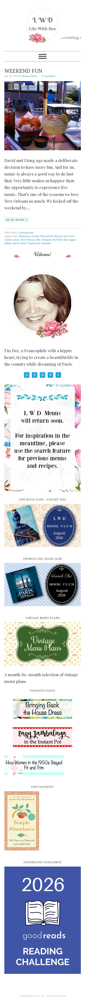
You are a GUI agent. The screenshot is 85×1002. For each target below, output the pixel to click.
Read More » (17, 219)
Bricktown (24, 236)
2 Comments (48, 76)
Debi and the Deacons (51, 236)
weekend (45, 243)
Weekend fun (23, 70)
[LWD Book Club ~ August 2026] (42, 549)
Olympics (46, 239)
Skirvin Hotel (19, 243)
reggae (72, 239)
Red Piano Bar (60, 239)
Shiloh (7, 243)
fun (65, 236)
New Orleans (27, 239)
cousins (35, 236)
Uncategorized (25, 232)
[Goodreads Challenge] (42, 920)
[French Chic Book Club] (42, 608)
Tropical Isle (33, 243)
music (16, 239)
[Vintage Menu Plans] (42, 667)
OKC (37, 239)
